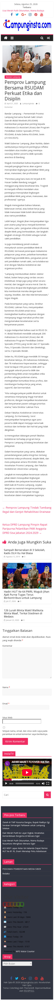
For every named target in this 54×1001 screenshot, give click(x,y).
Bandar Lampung (13, 77)
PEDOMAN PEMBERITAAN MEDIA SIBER (21, 869)
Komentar (7, 645)
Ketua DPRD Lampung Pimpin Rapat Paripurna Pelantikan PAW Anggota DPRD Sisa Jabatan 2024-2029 (24, 529)
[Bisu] (43, 783)
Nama (6, 687)
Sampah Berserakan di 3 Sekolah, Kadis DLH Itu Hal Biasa (24, 551)
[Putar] (6, 783)
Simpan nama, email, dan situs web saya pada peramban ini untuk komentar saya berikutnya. (25, 732)
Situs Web (7, 717)
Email (5, 703)
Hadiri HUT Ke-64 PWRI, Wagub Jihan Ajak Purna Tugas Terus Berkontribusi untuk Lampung (26, 594)
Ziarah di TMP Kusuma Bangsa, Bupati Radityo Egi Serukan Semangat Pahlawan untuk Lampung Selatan (26, 825)
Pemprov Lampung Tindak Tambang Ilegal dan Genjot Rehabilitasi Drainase (26, 509)
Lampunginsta (28, 103)
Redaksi (6, 873)
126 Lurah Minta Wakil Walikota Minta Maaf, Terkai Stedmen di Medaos (23, 613)
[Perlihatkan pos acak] (48, 38)
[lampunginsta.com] (5, 38)
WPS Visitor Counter (25, 951)
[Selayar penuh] (47, 783)
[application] (27, 772)
